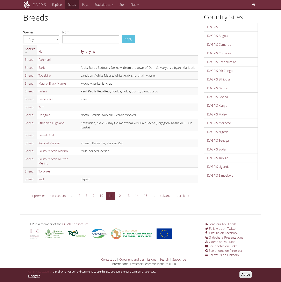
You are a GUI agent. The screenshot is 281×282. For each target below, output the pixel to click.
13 (128, 195)
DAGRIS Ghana (217, 97)
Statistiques (103, 4)
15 (145, 195)
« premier (38, 195)
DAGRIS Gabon (217, 88)
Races (72, 4)
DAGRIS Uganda (218, 166)
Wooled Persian (49, 143)
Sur (122, 4)
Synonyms (88, 51)
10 (101, 195)
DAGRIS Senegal (218, 140)
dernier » (183, 195)
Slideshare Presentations (225, 237)
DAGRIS (39, 4)
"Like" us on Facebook (222, 233)
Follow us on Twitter (222, 228)
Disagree (34, 276)
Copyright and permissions (137, 259)
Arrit (41, 107)
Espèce (57, 4)
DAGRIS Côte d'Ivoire (221, 62)
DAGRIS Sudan (217, 149)
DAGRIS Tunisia (217, 158)
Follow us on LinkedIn (223, 255)
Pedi (41, 179)
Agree (245, 274)
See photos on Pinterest (225, 250)
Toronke (44, 171)
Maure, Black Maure (52, 83)
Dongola (44, 115)
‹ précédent (58, 195)
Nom (65, 32)
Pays (85, 4)
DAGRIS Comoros (219, 53)
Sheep (29, 59)
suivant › (166, 195)
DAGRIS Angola (217, 36)
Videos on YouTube (221, 242)
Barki (41, 67)
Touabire (44, 75)
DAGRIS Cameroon (220, 44)
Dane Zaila (45, 99)
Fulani (42, 91)
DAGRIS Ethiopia (218, 79)
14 (137, 195)
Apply (128, 39)
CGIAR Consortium (75, 224)
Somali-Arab (46, 135)
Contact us (108, 259)
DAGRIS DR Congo (220, 71)
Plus (133, 4)
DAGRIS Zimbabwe (220, 175)
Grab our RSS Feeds (222, 224)
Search (164, 259)
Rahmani (44, 59)
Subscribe (179, 259)
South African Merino (53, 151)
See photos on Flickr (222, 246)
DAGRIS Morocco (219, 123)
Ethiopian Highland (51, 123)
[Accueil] (28, 5)
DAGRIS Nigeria (217, 132)
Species (28, 32)
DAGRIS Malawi (217, 114)
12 (119, 195)
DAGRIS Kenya (217, 105)
